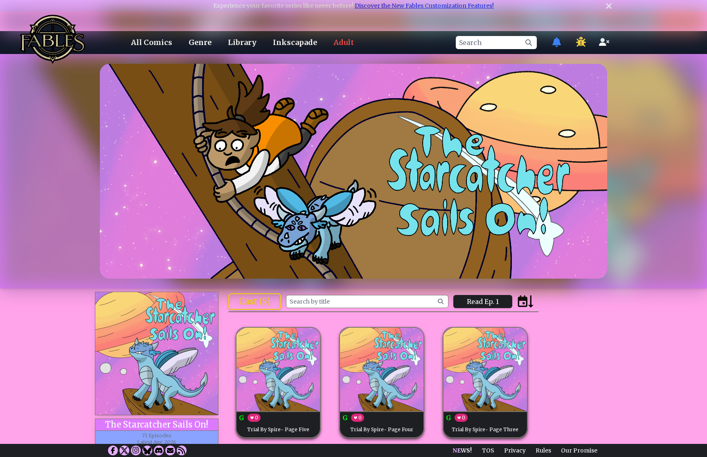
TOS (488, 450)
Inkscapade (295, 42)
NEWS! (462, 450)
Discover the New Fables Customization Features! (424, 5)
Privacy (515, 450)
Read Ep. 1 (483, 301)
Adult (343, 42)
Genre (200, 42)
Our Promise (579, 450)
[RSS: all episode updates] (182, 450)
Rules (543, 450)
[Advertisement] (353, 421)
